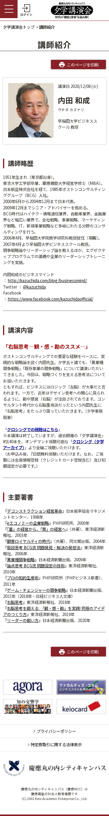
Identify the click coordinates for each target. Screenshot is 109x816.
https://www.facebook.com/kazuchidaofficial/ (50, 299)
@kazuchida (34, 287)
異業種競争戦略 (21, 559)
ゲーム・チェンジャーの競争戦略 (36, 590)
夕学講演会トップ (19, 27)
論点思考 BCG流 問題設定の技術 (35, 566)
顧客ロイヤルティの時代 (28, 541)
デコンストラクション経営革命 (34, 511)
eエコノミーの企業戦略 (28, 523)
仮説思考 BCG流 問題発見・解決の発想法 (43, 547)
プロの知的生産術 (22, 578)
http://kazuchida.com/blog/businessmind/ (47, 280)
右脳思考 (15, 602)
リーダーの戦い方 (22, 620)
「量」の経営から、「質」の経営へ (36, 529)
